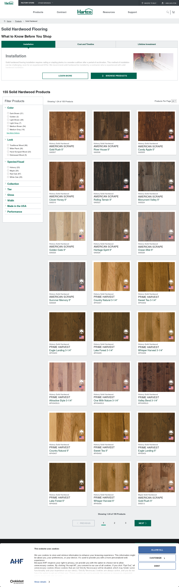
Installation (28, 44)
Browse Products (116, 75)
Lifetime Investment (147, 44)
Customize (156, 558)
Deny (157, 566)
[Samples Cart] (173, 12)
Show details (40, 582)
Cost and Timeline (85, 44)
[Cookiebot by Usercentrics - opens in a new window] (17, 582)
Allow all (157, 550)
